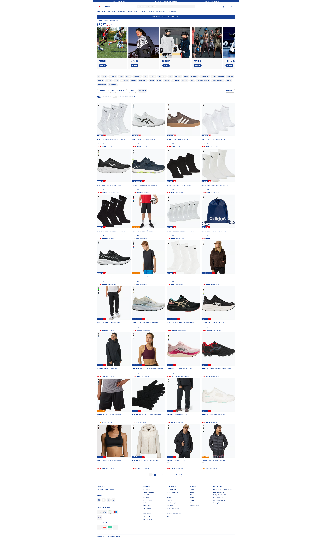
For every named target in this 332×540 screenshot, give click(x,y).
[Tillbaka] (98, 76)
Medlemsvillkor (147, 503)
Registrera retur (147, 519)
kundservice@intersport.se (105, 489)
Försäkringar (147, 513)
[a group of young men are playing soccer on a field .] (112, 42)
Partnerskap (170, 511)
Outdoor (109, 80)
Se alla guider (217, 503)
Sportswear (142, 80)
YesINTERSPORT (147, 516)
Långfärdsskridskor (218, 76)
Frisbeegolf (162, 76)
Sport (114, 11)
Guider (151, 11)
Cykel (145, 76)
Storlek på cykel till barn (219, 500)
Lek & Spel (230, 76)
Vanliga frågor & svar (149, 492)
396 (177, 474)
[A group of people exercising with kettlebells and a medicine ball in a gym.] (207, 42)
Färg (112, 91)
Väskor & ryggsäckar (203, 80)
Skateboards (112, 84)
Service (169, 497)
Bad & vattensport (218, 80)
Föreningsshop (160, 11)
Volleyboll (176, 80)
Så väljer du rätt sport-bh (220, 495)
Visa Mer (141, 91)
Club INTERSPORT (172, 489)
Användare (101, 91)
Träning (166, 80)
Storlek (121, 91)
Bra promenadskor (218, 497)
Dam (98, 11)
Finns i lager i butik (123, 96)
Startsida (106, 20)
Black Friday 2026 (194, 505)
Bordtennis (137, 76)
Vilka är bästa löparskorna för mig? (222, 489)
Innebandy (194, 76)
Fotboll (153, 76)
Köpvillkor (146, 497)
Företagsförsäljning (172, 505)
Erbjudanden (143, 11)
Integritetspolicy (147, 500)
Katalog (100, 20)
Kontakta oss (146, 489)
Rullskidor (124, 80)
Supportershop (132, 11)
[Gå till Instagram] (99, 500)
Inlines (229, 80)
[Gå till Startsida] (103, 7)
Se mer (102, 65)
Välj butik (132, 96)
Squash (152, 80)
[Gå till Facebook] (109, 500)
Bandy (121, 76)
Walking (184, 80)
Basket (128, 76)
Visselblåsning (147, 511)
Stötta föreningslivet (172, 503)
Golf (170, 76)
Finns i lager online (107, 96)
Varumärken (121, 11)
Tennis (159, 80)
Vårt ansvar (170, 495)
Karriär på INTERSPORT (173, 492)
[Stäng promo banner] (230, 17)
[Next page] (181, 475)
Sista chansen (171, 11)
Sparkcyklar (102, 84)
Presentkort (170, 500)
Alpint (104, 76)
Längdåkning (204, 76)
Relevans (229, 91)
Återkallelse (146, 495)
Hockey (186, 76)
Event (168, 516)
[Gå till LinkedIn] (113, 500)
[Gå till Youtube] (104, 500)
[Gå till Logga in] (228, 7)
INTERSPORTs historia (173, 508)
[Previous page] (151, 475)
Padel (116, 80)
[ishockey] (175, 42)
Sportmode (193, 503)
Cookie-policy (147, 505)
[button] (232, 50)
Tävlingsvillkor (147, 508)
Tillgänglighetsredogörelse (174, 513)
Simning (133, 80)
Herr (108, 11)
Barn (103, 11)
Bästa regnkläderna (218, 492)
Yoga (192, 80)
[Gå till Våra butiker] (224, 7)
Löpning (100, 80)
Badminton (113, 76)
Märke (132, 91)
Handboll (178, 76)
